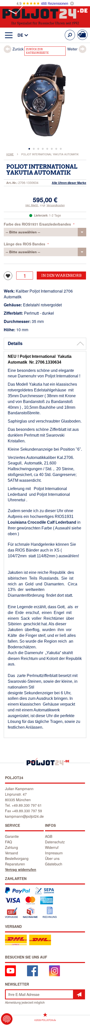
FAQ (8, 841)
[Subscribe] (79, 994)
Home (10, 154)
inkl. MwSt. (32, 205)
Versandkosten (55, 205)
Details (15, 343)
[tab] (45, 344)
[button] (20, 35)
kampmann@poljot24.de (24, 816)
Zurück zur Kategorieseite (37, 51)
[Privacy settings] (6, 1019)
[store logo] (45, 12)
